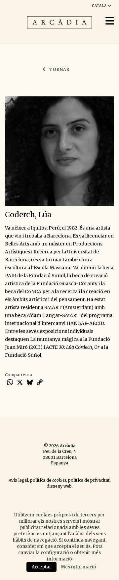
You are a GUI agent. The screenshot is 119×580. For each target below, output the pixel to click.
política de (48, 480)
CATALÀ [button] (100, 6)
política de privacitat (89, 480)
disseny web (59, 486)
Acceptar (41, 567)
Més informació (78, 567)
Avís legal (18, 480)
